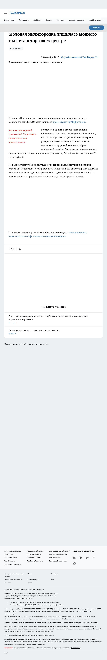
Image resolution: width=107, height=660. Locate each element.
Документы (9, 20)
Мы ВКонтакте (95, 20)
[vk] (12, 249)
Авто (52, 579)
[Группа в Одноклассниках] (81, 558)
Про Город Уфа (54, 557)
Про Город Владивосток (58, 561)
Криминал (16, 48)
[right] (104, 20)
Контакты (54, 574)
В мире (49, 20)
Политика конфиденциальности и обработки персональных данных (29, 635)
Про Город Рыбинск (34, 557)
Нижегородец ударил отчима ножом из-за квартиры (35, 331)
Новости (7, 583)
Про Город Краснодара (12, 564)
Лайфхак (37, 20)
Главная (30, 583)
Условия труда (33, 579)
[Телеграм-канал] (87, 558)
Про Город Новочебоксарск (59, 551)
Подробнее (49, 631)
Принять (97, 28)
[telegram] (20, 249)
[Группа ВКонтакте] (74, 558)
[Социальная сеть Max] (74, 563)
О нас (30, 574)
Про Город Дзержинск (12, 551)
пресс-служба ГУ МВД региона (68, 121)
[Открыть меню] (5, 12)
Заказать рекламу (76, 20)
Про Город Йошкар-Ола (58, 554)
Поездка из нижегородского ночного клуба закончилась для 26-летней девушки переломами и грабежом (48, 319)
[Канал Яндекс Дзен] (94, 558)
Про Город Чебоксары (35, 551)
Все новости (24, 20)
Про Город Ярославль (35, 561)
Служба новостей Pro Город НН (79, 57)
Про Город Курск (10, 557)
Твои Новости (9, 561)
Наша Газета (9, 554)
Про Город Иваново (34, 554)
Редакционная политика (13, 579)
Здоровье (60, 20)
